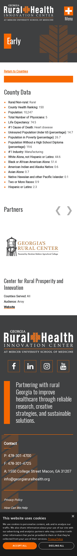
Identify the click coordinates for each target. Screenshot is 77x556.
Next (69, 210)
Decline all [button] (56, 545)
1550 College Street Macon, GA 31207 (39, 471)
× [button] (72, 516)
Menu (69, 18)
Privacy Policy (13, 500)
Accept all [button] (20, 545)
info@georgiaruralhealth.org (27, 479)
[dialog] (38, 534)
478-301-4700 (19, 455)
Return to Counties (16, 71)
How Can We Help (15, 508)
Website (9, 307)
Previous (58, 210)
